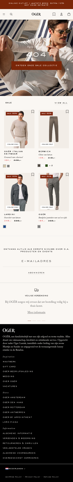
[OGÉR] (36, 14)
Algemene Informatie (17, 433)
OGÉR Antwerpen (14, 412)
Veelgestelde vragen (17, 448)
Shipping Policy (13, 477)
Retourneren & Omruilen (20, 443)
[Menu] (4, 14)
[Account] (61, 14)
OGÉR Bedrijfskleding (18, 371)
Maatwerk (9, 362)
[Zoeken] (11, 14)
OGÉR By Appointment (17, 417)
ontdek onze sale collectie (36, 65)
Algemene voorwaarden (19, 453)
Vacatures (10, 386)
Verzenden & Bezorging (19, 438)
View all (61, 103)
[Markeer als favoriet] (33, 111)
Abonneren (36, 273)
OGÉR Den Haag (13, 402)
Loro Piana (10, 422)
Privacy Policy (33, 477)
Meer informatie (36, 312)
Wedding (8, 376)
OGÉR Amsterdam (14, 397)
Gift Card (9, 367)
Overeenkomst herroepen (21, 458)
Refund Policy (51, 477)
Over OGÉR (10, 381)
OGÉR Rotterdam (14, 407)
